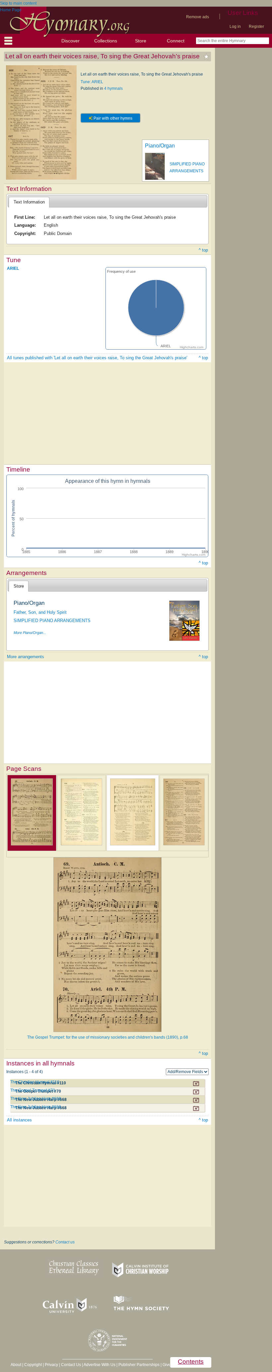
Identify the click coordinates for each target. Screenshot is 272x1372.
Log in (235, 26)
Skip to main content (18, 3)
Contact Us (71, 1364)
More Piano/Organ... (30, 633)
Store (140, 40)
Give (167, 1364)
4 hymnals (113, 88)
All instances (19, 1119)
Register (256, 26)
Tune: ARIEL (92, 82)
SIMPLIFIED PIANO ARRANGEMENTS (52, 620)
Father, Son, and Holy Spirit (40, 612)
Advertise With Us (99, 1364)
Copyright (33, 1364)
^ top (203, 250)
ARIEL (13, 268)
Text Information (29, 202)
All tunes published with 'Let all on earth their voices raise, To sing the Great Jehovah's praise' (97, 357)
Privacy (51, 1364)
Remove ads (197, 17)
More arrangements (25, 656)
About (16, 1364)
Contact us (65, 1242)
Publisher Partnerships (139, 1364)
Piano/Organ (160, 145)
